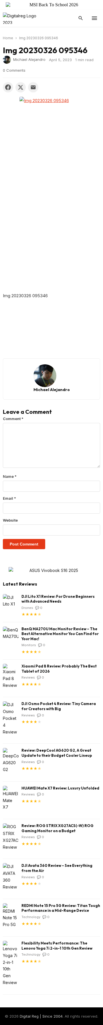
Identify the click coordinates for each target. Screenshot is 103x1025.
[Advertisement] (51, 238)
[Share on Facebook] (8, 87)
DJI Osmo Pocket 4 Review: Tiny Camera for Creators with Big (58, 706)
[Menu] (94, 18)
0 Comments (14, 70)
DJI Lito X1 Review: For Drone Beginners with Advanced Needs (58, 599)
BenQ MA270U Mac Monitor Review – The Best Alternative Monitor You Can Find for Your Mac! (60, 634)
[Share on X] (20, 87)
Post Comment (24, 544)
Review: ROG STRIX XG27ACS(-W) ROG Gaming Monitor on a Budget (57, 828)
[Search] (81, 18)
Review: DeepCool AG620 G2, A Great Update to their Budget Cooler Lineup (56, 753)
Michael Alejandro (29, 59)
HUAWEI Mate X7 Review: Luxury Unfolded (60, 788)
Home (8, 38)
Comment (13, 418)
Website (10, 520)
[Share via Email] (33, 87)
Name (10, 476)
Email (9, 498)
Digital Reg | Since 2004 (41, 1016)
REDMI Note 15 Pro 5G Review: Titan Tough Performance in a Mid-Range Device (60, 908)
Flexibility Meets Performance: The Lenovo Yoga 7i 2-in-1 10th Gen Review (56, 945)
